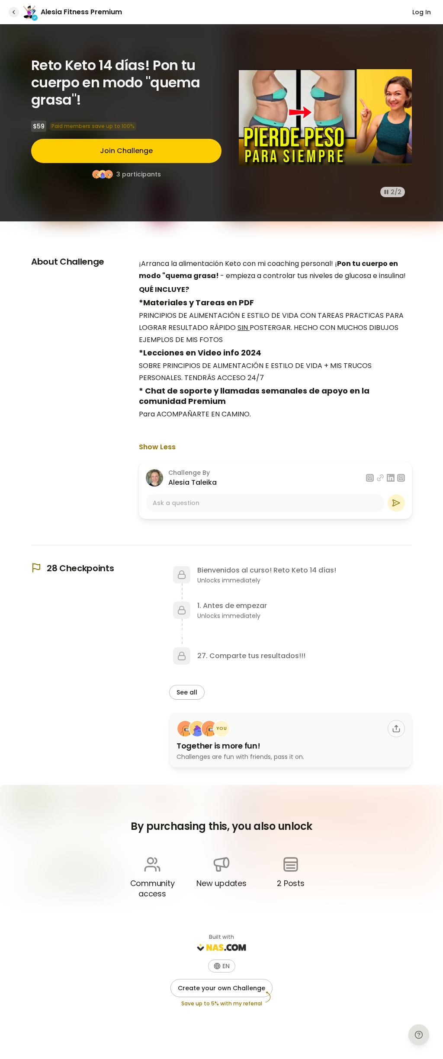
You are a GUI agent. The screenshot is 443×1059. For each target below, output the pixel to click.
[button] (221, 966)
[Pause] (386, 192)
